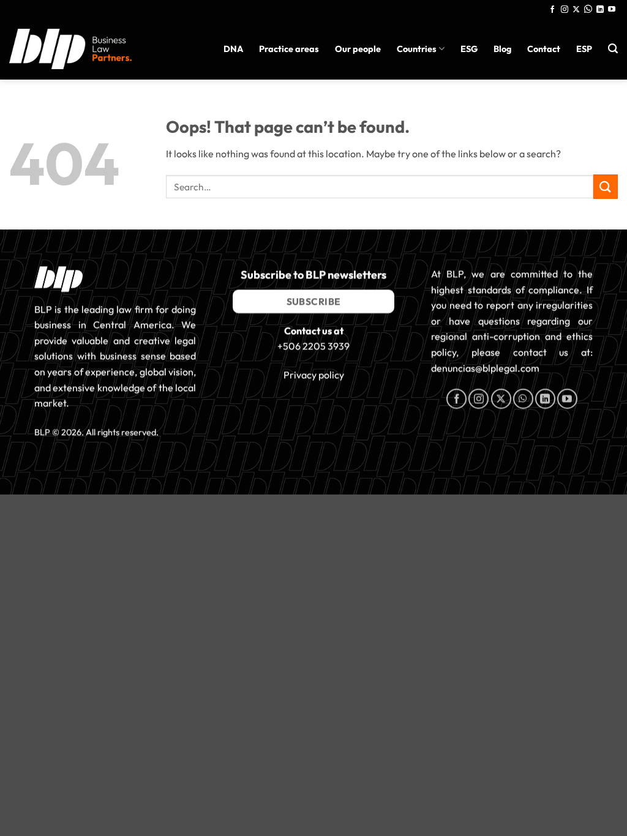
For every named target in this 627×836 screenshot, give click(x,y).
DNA (233, 48)
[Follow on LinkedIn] (600, 10)
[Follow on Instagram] (564, 10)
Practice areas (289, 48)
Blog (502, 48)
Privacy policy (313, 374)
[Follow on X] (576, 10)
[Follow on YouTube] (611, 10)
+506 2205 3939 (313, 346)
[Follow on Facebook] (552, 10)
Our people (358, 48)
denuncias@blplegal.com (485, 368)
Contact (543, 48)
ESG (469, 48)
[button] (613, 49)
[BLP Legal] (70, 49)
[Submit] (605, 186)
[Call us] (588, 10)
